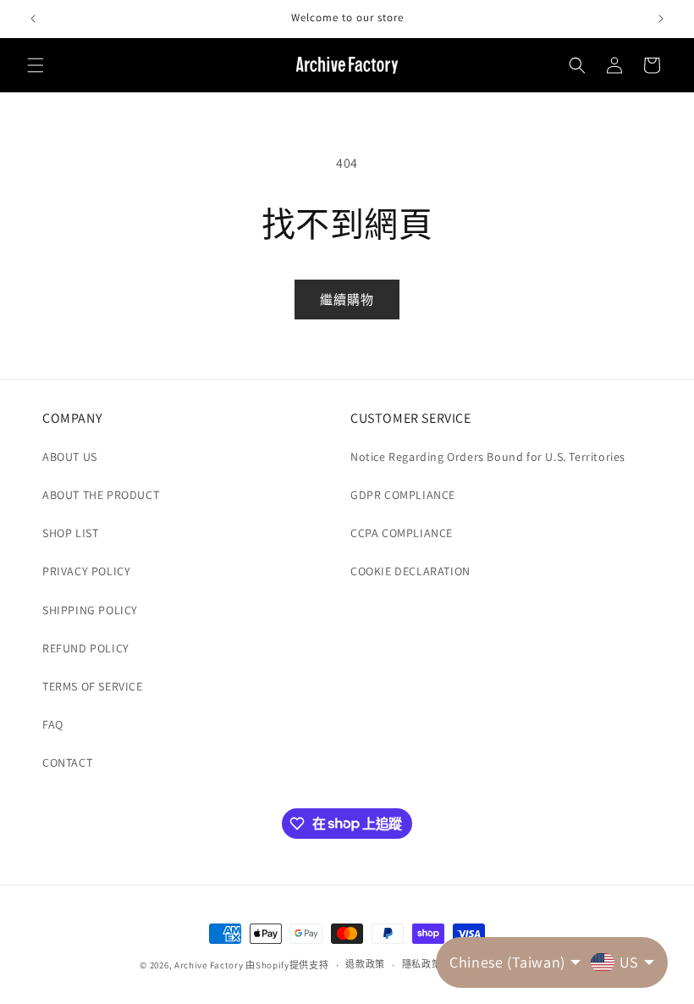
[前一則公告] (33, 18)
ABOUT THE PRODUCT (100, 494)
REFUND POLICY (85, 648)
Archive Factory (209, 965)
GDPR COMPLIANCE (402, 494)
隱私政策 (422, 964)
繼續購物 (347, 299)
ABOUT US (69, 456)
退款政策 (365, 964)
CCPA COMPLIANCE (401, 533)
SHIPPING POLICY (90, 610)
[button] (35, 65)
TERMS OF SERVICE (92, 686)
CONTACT (67, 762)
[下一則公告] (661, 18)
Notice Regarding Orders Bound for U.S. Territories (487, 456)
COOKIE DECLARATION (410, 571)
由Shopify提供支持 (286, 965)
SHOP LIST (70, 533)
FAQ (52, 724)
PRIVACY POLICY (86, 571)
